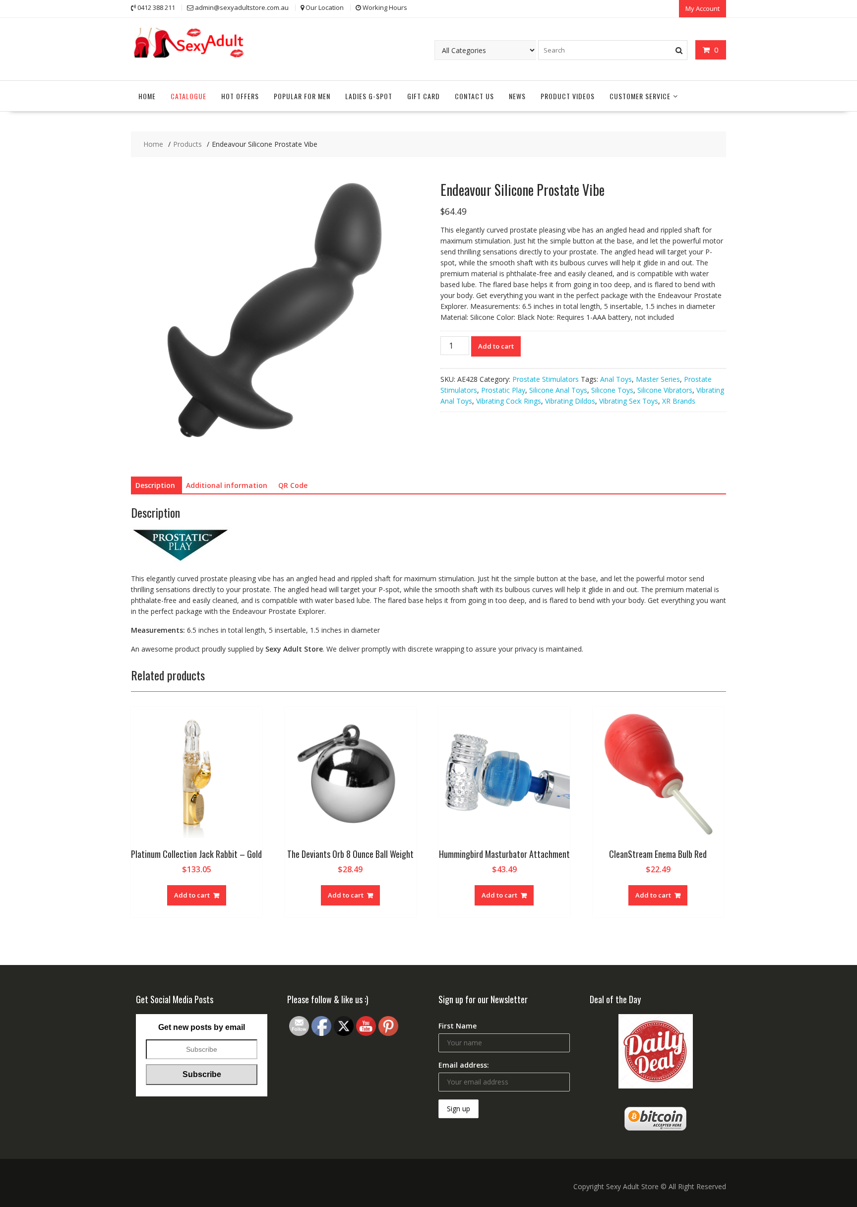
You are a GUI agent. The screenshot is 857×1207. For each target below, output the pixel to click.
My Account (702, 8)
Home (147, 96)
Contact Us (474, 96)
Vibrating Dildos (570, 401)
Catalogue (188, 96)
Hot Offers (240, 96)
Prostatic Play (503, 390)
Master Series (658, 379)
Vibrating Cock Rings (508, 401)
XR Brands (678, 401)
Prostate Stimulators (545, 379)
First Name (457, 1025)
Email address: (463, 1065)
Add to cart (496, 346)
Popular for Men (302, 96)
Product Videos (568, 96)
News (517, 96)
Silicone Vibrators (664, 390)
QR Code (292, 485)
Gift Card (423, 96)
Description (155, 485)
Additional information (226, 485)
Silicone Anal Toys (558, 390)
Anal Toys (616, 379)
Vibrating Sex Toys (628, 401)
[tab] (155, 485)
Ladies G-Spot (368, 96)
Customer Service (640, 96)
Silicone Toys (612, 390)
